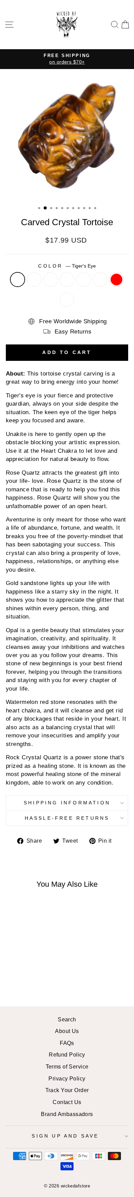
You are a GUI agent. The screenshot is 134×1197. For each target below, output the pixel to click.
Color (67, 266)
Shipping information (67, 802)
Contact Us (67, 1102)
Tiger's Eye (17, 279)
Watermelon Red (116, 279)
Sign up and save (65, 1136)
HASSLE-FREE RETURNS (67, 818)
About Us (67, 1031)
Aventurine (67, 279)
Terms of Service (67, 1066)
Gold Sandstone (83, 279)
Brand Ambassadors (67, 1114)
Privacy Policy (66, 1078)
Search (67, 1019)
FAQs (67, 1043)
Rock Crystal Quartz (67, 300)
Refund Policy (67, 1054)
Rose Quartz (50, 279)
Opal (100, 279)
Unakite (34, 279)
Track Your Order (67, 1090)
